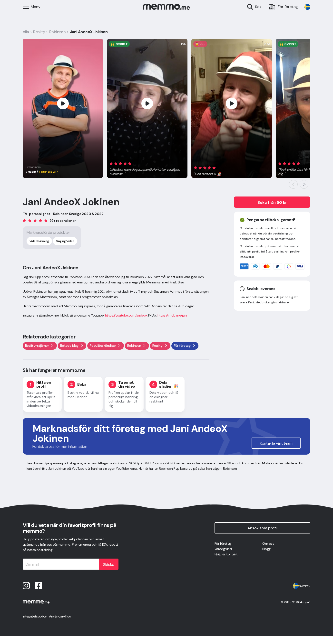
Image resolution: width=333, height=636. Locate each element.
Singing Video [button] (65, 241)
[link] (307, 7)
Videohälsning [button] (39, 241)
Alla (26, 31)
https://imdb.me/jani (172, 315)
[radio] (111, 163)
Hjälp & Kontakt (226, 554)
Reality (39, 31)
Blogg (266, 549)
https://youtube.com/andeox (126, 315)
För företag (223, 543)
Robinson (57, 31)
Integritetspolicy (35, 616)
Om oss (268, 543)
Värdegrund (223, 549)
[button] (147, 168)
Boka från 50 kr (272, 202)
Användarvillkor (60, 616)
